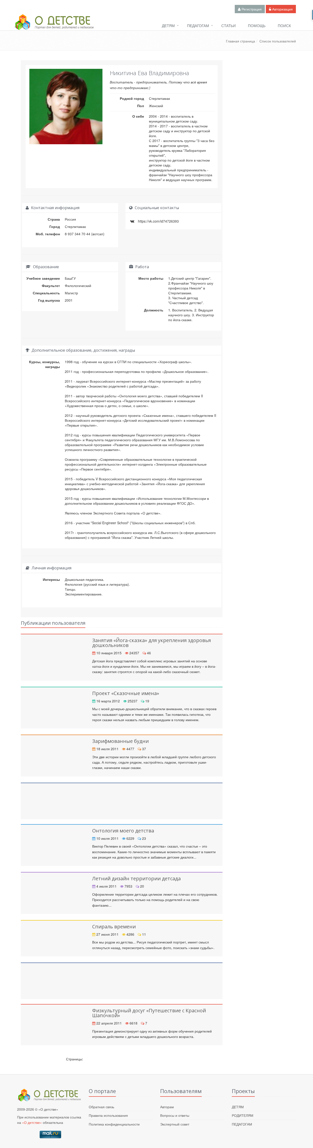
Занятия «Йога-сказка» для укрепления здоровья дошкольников (151, 642)
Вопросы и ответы (174, 1115)
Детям (168, 25)
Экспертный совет (174, 1124)
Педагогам (198, 25)
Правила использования (108, 1115)
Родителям (242, 1115)
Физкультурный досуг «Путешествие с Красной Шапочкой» (149, 1013)
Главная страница (240, 41)
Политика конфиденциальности (114, 1124)
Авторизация (282, 9)
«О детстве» (32, 1122)
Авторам (167, 1106)
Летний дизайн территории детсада (136, 878)
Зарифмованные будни (120, 741)
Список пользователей (277, 41)
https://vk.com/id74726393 (158, 221)
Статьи (228, 25)
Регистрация (251, 9)
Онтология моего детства (123, 830)
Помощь (257, 25)
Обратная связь (101, 1106)
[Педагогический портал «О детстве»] (53, 26)
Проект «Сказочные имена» (125, 693)
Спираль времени (114, 926)
